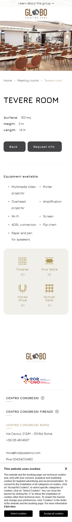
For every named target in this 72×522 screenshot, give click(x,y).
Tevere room (53, 80)
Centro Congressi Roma (27, 424)
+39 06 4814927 (17, 440)
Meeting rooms (28, 80)
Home (8, 80)
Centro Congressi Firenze (29, 411)
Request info (43, 146)
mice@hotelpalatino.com (23, 453)
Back (13, 146)
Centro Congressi (22, 398)
